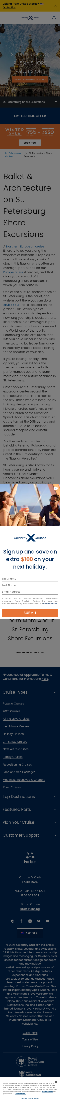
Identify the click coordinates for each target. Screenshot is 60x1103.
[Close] (56, 1082)
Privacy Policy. (50, 603)
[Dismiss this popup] (55, 488)
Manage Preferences (30, 1098)
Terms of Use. (20, 1094)
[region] (30, 1090)
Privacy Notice (47, 1092)
